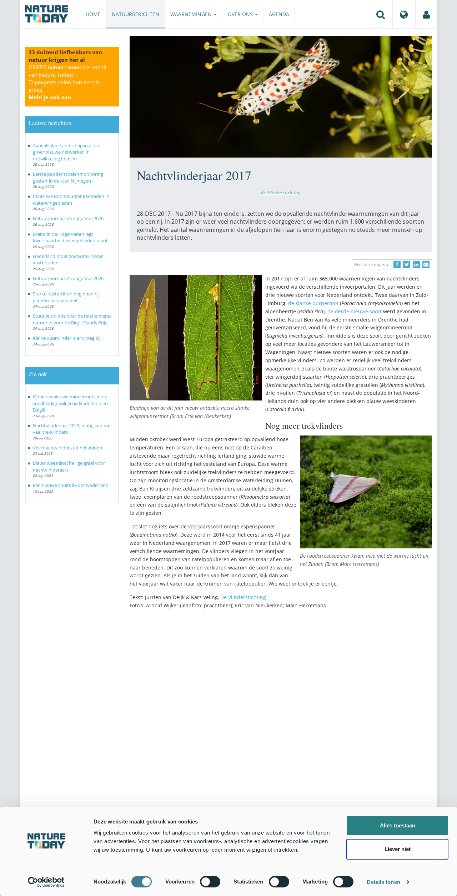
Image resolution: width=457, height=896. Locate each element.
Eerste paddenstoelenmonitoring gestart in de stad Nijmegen (68, 177)
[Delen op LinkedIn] (416, 264)
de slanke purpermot (313, 303)
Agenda (279, 14)
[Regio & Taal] (403, 14)
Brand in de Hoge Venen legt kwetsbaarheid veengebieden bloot (70, 237)
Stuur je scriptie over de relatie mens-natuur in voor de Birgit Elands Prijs (72, 319)
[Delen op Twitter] (406, 264)
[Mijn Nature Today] (426, 14)
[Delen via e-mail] (426, 264)
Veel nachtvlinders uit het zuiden (67, 447)
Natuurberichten (135, 14)
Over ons (241, 14)
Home (93, 14)
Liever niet (398, 849)
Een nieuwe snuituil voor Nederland (71, 485)
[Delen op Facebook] (397, 264)
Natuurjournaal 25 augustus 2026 (68, 278)
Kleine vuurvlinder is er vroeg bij (66, 338)
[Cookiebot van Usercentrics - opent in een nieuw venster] (46, 882)
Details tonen (383, 882)
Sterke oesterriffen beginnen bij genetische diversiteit (66, 297)
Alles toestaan (397, 825)
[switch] (210, 881)
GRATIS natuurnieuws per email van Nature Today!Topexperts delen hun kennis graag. (67, 82)
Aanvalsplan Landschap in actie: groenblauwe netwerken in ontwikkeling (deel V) (66, 152)
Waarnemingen (191, 14)
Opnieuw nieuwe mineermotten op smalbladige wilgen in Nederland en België (70, 403)
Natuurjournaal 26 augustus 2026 (68, 218)
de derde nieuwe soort (355, 311)
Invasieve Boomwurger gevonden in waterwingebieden (71, 199)
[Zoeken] (380, 14)
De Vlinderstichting (280, 192)
